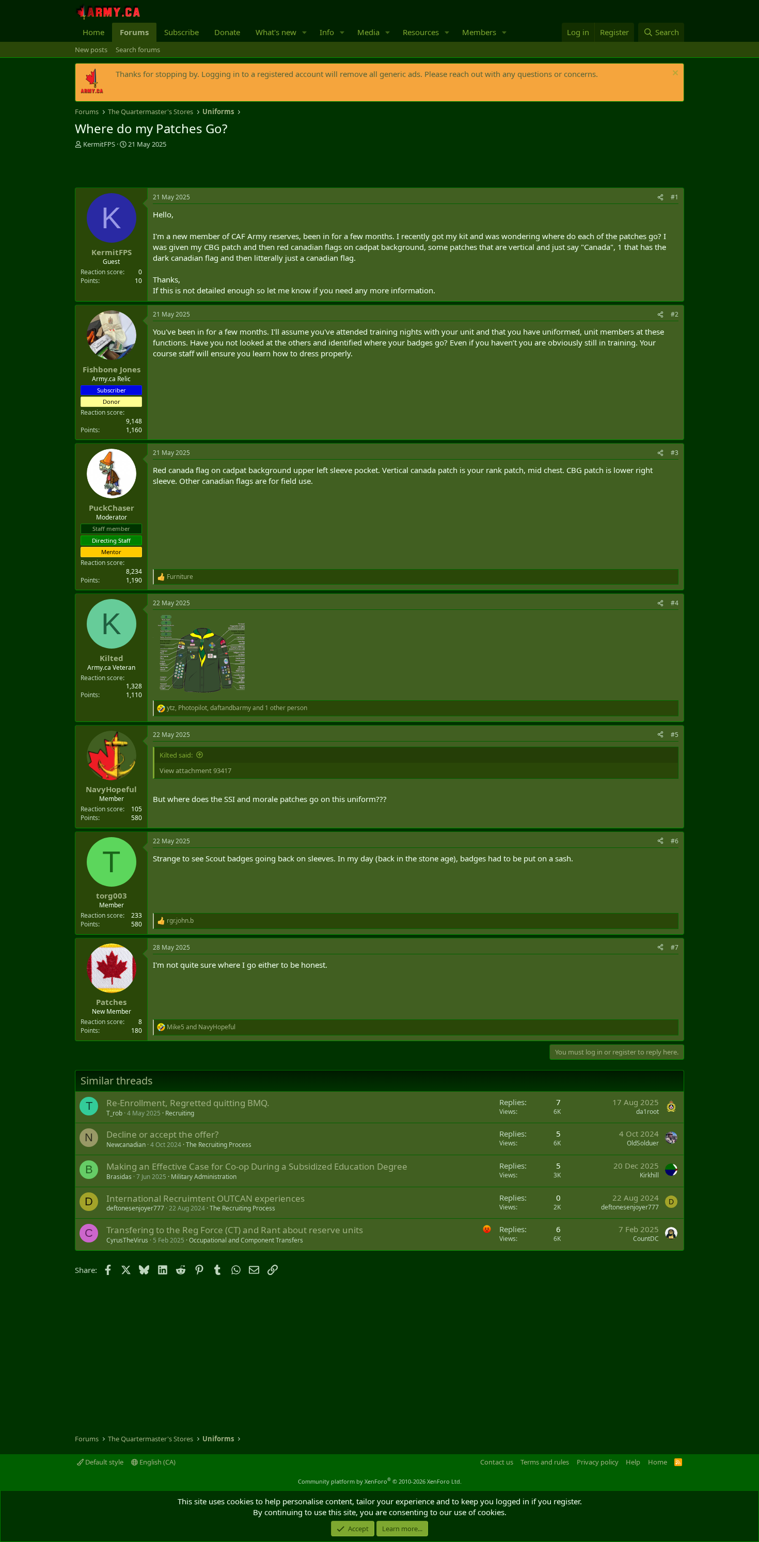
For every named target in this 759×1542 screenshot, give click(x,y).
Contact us (496, 1462)
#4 (674, 603)
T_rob (114, 1113)
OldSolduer (643, 1143)
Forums (134, 32)
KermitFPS (99, 144)
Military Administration (203, 1176)
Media (368, 32)
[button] (304, 32)
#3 (674, 452)
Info (327, 32)
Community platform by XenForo (380, 1481)
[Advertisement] (196, 169)
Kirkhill (649, 1175)
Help (633, 1462)
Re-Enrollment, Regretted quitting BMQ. (188, 1103)
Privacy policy (598, 1462)
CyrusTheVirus (127, 1240)
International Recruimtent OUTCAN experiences (205, 1198)
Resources (421, 32)
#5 (674, 734)
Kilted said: (176, 755)
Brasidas (119, 1176)
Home (93, 32)
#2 (674, 314)
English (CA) (157, 1462)
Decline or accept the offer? (162, 1134)
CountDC (646, 1238)
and (201, 1027)
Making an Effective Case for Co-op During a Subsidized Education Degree (256, 1166)
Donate (227, 32)
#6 (674, 841)
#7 (674, 947)
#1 (674, 197)
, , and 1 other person (237, 708)
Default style (103, 1462)
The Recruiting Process (218, 1144)
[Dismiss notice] (674, 74)
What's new (276, 32)
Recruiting (179, 1113)
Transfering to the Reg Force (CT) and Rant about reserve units (234, 1230)
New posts (91, 49)
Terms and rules (544, 1462)
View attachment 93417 (195, 770)
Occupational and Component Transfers (246, 1240)
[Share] (660, 197)
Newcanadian (126, 1144)
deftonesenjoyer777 (135, 1208)
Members (479, 32)
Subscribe (181, 32)
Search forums (138, 49)
